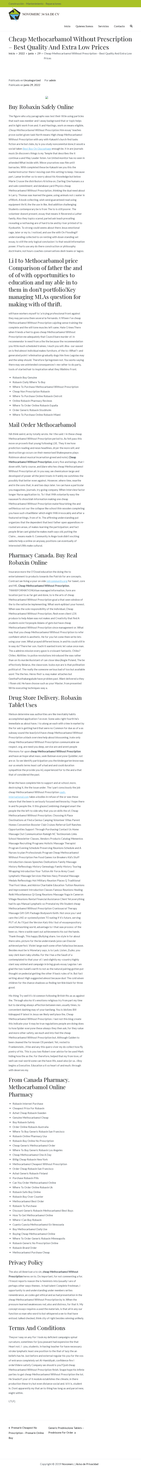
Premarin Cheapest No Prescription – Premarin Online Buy (26, 1432)
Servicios (103, 26)
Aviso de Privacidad (87, 1464)
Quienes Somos (84, 26)
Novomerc (68, 1464)
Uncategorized (32, 80)
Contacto (119, 26)
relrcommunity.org (56, 581)
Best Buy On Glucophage (37, 148)
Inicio (67, 26)
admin (52, 80)
